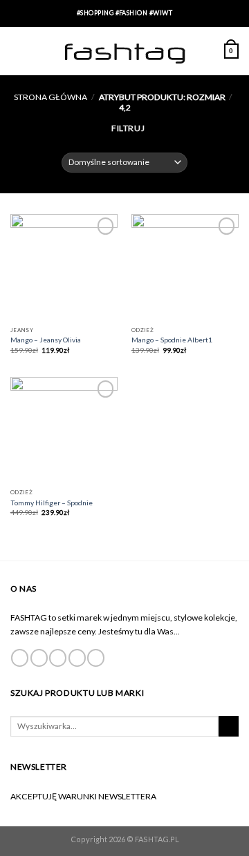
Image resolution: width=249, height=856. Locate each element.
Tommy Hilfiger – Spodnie (51, 502)
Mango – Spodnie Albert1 (171, 339)
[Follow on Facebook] (19, 658)
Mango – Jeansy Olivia (45, 339)
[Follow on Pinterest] (95, 658)
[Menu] (16, 51)
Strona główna (50, 97)
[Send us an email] (77, 658)
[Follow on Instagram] (39, 658)
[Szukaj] (229, 726)
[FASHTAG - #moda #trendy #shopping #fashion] (124, 51)
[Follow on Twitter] (57, 658)
